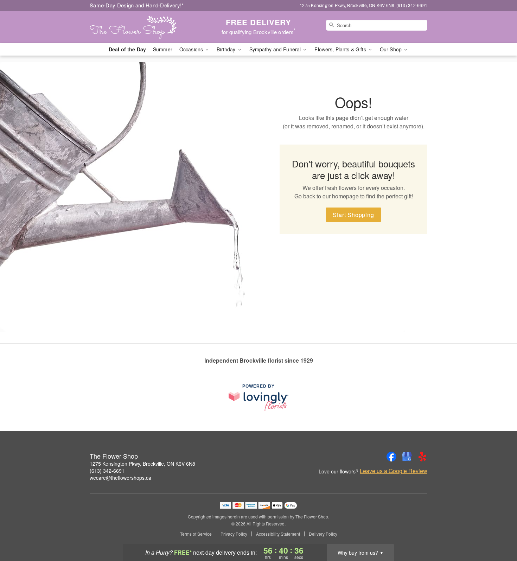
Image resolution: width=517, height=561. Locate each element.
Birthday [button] (227, 49)
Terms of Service (196, 534)
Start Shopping (353, 215)
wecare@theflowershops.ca (120, 477)
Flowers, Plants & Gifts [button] (340, 49)
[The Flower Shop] (140, 27)
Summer (162, 49)
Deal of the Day (127, 49)
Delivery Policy (323, 534)
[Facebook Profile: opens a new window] (391, 456)
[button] (498, 531)
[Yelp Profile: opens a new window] (422, 456)
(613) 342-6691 (107, 470)
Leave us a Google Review (393, 471)
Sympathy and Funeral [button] (275, 49)
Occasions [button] (191, 49)
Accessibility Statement (278, 534)
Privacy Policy (234, 534)
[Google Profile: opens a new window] (407, 456)
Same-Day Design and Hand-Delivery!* (137, 5)
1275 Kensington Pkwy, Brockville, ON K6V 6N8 (142, 463)
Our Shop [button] (391, 49)
